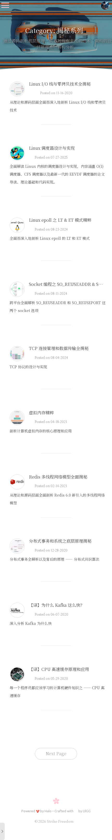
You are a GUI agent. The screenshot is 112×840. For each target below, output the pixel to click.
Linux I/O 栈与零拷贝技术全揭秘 (60, 84)
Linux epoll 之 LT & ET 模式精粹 (60, 220)
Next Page (56, 753)
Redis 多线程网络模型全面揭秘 (58, 477)
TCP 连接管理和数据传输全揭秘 (59, 348)
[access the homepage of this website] (105, 5)
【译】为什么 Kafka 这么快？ (56, 605)
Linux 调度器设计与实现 (52, 148)
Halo (48, 811)
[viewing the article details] (17, 95)
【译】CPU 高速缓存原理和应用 (59, 669)
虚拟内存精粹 (41, 413)
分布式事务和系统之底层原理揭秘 (60, 541)
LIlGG (87, 811)
